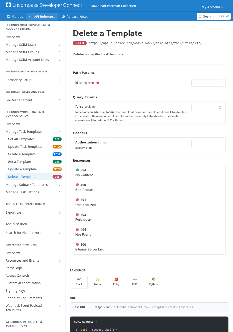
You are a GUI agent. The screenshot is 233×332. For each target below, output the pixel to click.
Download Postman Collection (113, 6)
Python (153, 284)
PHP (134, 284)
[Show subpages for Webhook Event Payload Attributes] (60, 305)
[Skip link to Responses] (69, 160)
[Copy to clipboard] (207, 43)
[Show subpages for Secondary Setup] (60, 80)
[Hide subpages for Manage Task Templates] (60, 131)
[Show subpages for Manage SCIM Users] (60, 44)
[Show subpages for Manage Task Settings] (60, 192)
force (79, 106)
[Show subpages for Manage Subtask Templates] (60, 184)
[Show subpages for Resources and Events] (60, 260)
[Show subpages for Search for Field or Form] (60, 233)
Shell (79, 284)
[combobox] (207, 83)
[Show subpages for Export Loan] (60, 212)
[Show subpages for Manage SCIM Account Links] (60, 59)
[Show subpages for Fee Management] (60, 100)
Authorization (86, 142)
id (76, 82)
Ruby (116, 284)
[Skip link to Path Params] (69, 72)
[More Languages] (167, 281)
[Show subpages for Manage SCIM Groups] (60, 52)
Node (97, 284)
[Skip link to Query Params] (69, 97)
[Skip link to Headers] (69, 133)
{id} (198, 43)
